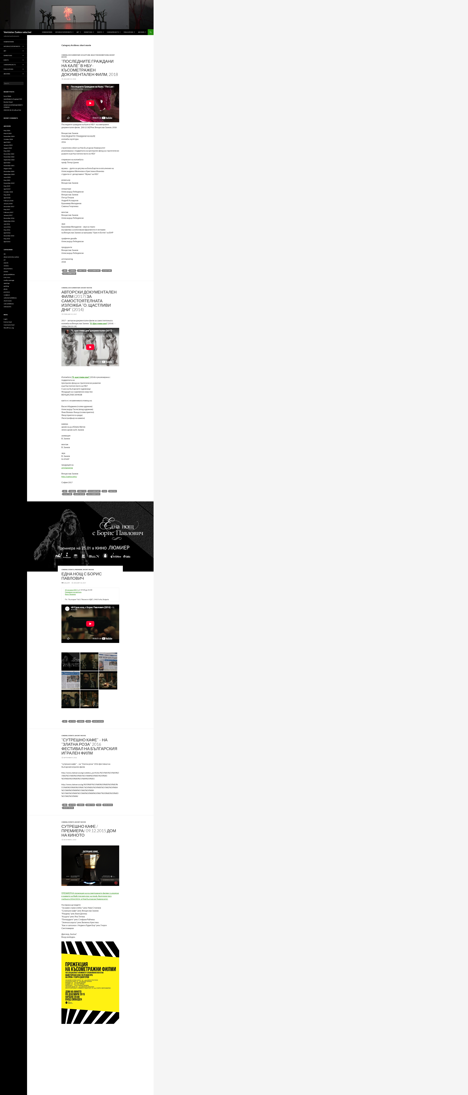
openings (7, 283)
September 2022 (9, 160)
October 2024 (8, 139)
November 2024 (9, 136)
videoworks (7, 307)
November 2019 (9, 183)
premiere (78, 569)
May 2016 (7, 230)
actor (72, 721)
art (78, 32)
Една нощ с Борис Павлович (81, 576)
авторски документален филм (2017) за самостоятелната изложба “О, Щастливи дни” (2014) (89, 300)
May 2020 (7, 180)
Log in (5, 319)
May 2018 (7, 195)
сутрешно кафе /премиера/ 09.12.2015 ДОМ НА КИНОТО (88, 830)
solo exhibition (69, 273)
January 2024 (8, 145)
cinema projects (113, 32)
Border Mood (8, 102)
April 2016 (7, 233)
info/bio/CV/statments (63, 32)
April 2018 (7, 198)
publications (128, 32)
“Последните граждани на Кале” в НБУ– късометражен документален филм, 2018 (89, 68)
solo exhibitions (9, 304)
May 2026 (7, 130)
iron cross (108, 805)
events (99, 32)
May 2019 (7, 186)
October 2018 (8, 192)
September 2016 (9, 221)
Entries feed (8, 322)
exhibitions (88, 32)
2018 (64, 270)
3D (4, 254)
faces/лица (7, 96)
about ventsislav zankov (11, 257)
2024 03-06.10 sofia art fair (12, 110)
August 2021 (8, 168)
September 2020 (9, 174)
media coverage (9, 280)
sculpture (85, 55)
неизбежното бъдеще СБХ (13, 99)
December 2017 (9, 206)
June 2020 (7, 177)
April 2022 (7, 163)
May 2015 (7, 239)
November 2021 (9, 165)
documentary (74, 55)
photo (5, 289)
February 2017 (8, 212)
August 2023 (8, 148)
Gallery (67, 583)
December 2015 (9, 236)
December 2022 (9, 154)
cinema (64, 55)
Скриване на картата (73, 592)
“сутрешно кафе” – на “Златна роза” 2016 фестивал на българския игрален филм (89, 746)
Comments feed (9, 325)
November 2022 (9, 157)
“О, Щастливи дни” (98, 323)
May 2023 (7, 151)
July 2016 (7, 224)
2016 (64, 805)
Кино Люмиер (70, 594)
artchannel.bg (67, 468)
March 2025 (8, 133)
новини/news (47, 32)
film (104, 491)
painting (113, 491)
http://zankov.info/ (69, 476)
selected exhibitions (100, 55)
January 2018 (8, 203)
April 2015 (7, 241)
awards (6, 263)
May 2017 (7, 209)
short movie (86, 288)
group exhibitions (9, 274)
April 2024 (7, 142)
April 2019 (7, 189)
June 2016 (7, 227)
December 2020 (9, 171)
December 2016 (9, 218)
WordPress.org (9, 328)
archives (141, 32)
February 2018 (8, 201)
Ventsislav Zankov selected (17, 32)
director (82, 270)
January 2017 (8, 215)
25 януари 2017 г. (72, 590)
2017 (64, 491)
